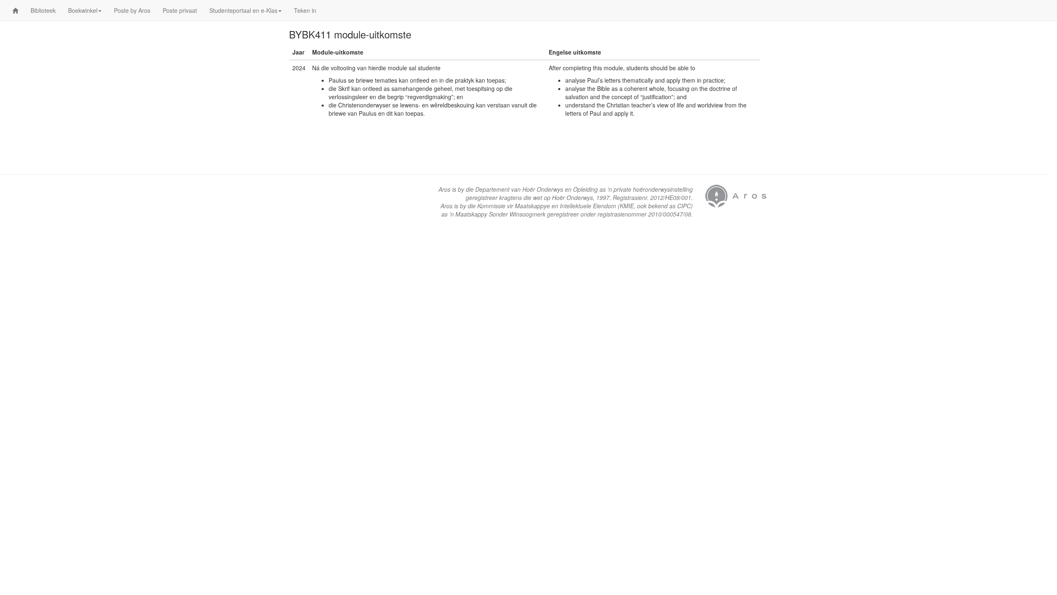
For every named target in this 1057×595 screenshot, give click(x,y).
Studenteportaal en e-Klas (243, 10)
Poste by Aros (132, 10)
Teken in (305, 10)
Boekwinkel (82, 10)
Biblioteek (43, 10)
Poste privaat (180, 10)
